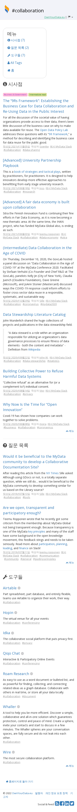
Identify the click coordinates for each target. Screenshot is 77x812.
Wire (7, 752)
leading (7, 548)
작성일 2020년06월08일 (16, 424)
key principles (36, 531)
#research (29, 191)
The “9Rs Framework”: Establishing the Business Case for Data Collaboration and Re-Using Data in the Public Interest (38, 106)
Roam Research (16, 673)
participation (47, 544)
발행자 (39, 793)
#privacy (28, 394)
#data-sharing (31, 150)
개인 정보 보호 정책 (56, 793)
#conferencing (30, 622)
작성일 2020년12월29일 (16, 300)
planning (61, 544)
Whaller (9, 706)
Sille (41, 300)
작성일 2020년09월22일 (16, 357)
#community (11, 559)
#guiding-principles (44, 559)
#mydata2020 (48, 304)
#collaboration (28, 10)
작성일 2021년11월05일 (16, 146)
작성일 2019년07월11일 (16, 552)
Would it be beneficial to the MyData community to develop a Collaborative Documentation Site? (35, 461)
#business (10, 427)
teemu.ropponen (49, 234)
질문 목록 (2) (19, 47)
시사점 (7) (17, 40)
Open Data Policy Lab (54, 130)
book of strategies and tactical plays (37, 171)
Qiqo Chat (11, 653)
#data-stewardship (34, 361)
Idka (6, 632)
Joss (41, 188)
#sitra (63, 237)
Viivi (41, 390)
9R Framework (58, 134)
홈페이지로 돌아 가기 (20, 781)
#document (29, 696)
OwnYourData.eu (22, 793)
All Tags (16, 63)
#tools (26, 497)
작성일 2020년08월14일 (16, 390)
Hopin (8, 612)
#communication (49, 555)
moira (42, 424)
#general (26, 559)
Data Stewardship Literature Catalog (34, 314)
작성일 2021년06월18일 (16, 188)
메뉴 (71, 431)
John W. (43, 357)
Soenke (44, 146)
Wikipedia (34, 349)
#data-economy (48, 237)
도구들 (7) (17, 55)
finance (23, 548)
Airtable (10, 588)
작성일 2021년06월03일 (16, 234)
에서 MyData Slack (61, 146)
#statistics (53, 361)
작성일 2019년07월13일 (16, 494)
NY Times (52, 473)
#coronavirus (31, 304)
